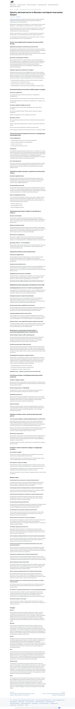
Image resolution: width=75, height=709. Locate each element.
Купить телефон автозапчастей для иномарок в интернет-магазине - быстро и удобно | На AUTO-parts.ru (22, 694)
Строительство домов (21, 4)
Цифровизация (13, 4)
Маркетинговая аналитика (15, 6)
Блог (11, 700)
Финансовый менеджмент (53, 4)
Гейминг (26, 704)
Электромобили (21, 704)
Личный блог (16, 9)
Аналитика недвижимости (44, 703)
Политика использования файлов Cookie (43, 700)
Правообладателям (13, 701)
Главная (11, 9)
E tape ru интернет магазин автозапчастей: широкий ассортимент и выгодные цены (53, 694)
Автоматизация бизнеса (42, 4)
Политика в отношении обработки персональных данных (24, 700)
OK (59, 707)
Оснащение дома (13, 704)
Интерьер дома (35, 703)
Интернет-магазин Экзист (15, 19)
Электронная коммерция (31, 4)
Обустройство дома (54, 703)
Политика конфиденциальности (59, 700)
